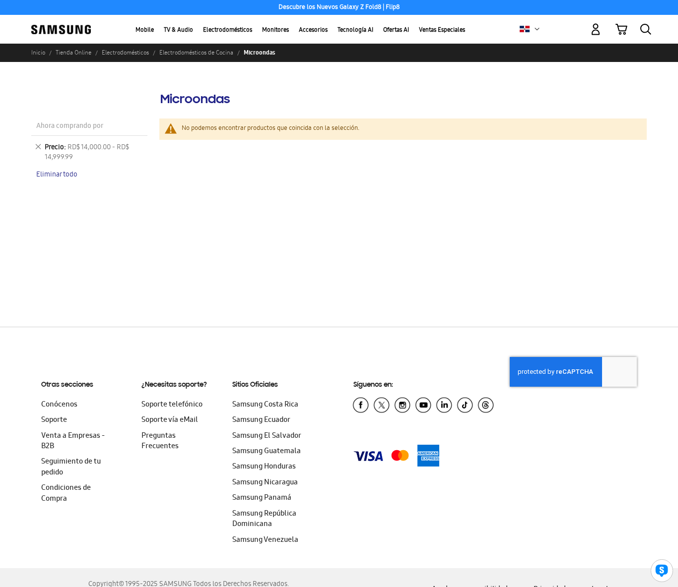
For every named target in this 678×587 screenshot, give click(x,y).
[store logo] (61, 23)
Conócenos (59, 405)
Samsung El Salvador (266, 436)
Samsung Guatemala (266, 452)
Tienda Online (73, 53)
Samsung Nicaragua (265, 483)
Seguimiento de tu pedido (71, 467)
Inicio (38, 53)
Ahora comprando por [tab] (69, 126)
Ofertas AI (396, 30)
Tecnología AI (355, 30)
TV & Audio (178, 30)
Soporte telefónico (172, 405)
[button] (537, 29)
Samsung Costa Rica (265, 405)
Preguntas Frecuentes (160, 441)
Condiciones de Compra (66, 493)
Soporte (54, 420)
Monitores (275, 30)
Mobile (145, 30)
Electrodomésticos (227, 30)
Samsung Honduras (264, 467)
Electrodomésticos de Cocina (196, 53)
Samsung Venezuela (265, 540)
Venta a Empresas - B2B (73, 441)
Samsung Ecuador (261, 420)
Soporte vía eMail (169, 420)
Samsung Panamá (261, 498)
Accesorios (313, 30)
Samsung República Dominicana (264, 519)
